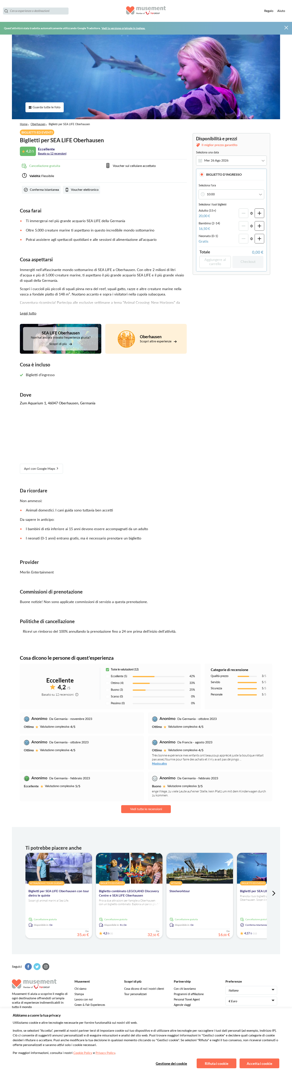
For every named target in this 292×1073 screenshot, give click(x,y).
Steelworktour (179, 891)
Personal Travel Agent (187, 999)
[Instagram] (45, 966)
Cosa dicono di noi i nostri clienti (144, 989)
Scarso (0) (117, 696)
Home (23, 124)
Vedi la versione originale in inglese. (123, 28)
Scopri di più (58, 344)
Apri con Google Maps (40, 468)
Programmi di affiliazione (189, 994)
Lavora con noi (83, 999)
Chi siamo (80, 989)
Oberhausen (38, 124)
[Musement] (146, 11)
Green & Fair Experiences (89, 1005)
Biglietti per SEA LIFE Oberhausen (264, 891)
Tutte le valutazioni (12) (125, 669)
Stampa (79, 994)
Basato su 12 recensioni (52, 153)
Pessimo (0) (118, 703)
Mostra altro (159, 763)
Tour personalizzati (135, 994)
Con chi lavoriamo (185, 989)
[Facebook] (28, 966)
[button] (231, 174)
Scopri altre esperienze (156, 341)
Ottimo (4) (117, 683)
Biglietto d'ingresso (224, 174)
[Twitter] (37, 966)
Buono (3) (117, 690)
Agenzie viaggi (182, 1005)
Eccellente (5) (119, 676)
